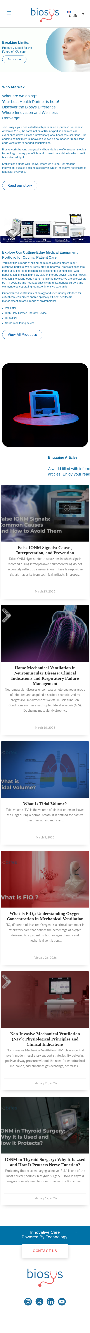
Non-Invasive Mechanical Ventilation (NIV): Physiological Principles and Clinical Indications (45, 1039)
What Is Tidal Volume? (45, 803)
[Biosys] (45, 1276)
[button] (8, 12)
